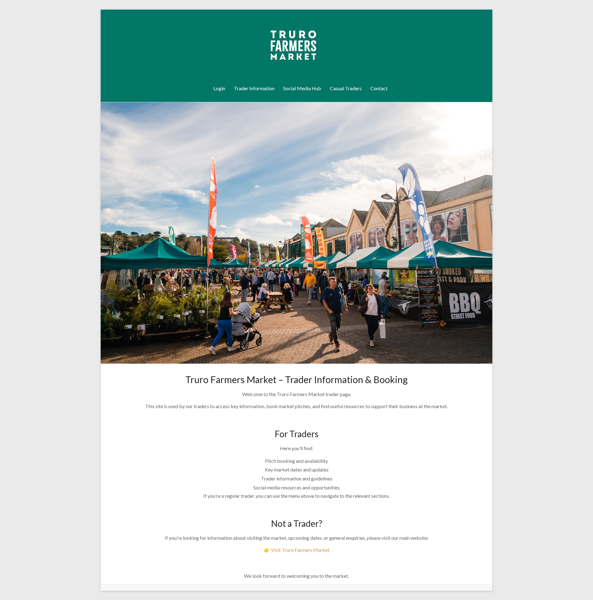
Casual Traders (346, 88)
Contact (379, 88)
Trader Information (254, 88)
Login (219, 88)
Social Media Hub (302, 88)
